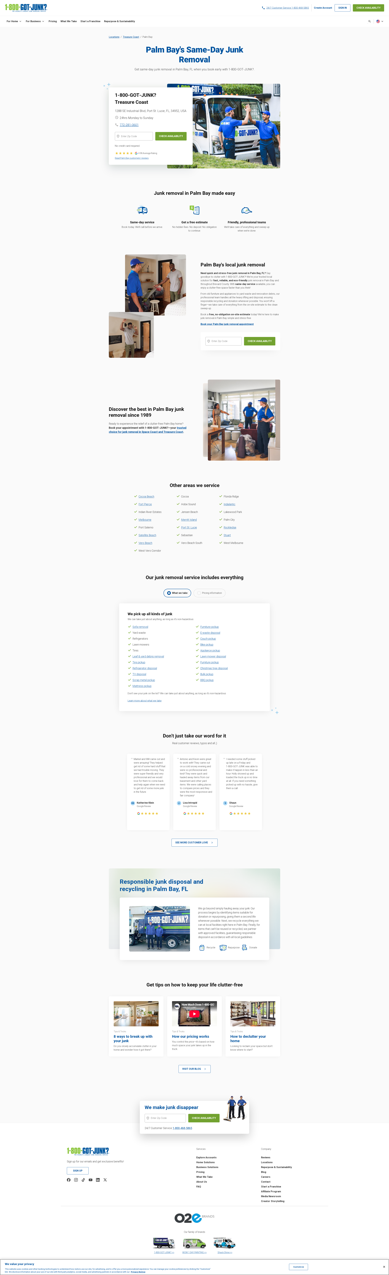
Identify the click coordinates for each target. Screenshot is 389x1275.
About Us (201, 1181)
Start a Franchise (271, 1186)
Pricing (200, 1172)
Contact (265, 1181)
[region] (194, 1267)
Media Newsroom (271, 1196)
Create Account (323, 7)
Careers (265, 1176)
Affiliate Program (271, 1191)
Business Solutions (207, 1167)
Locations (114, 37)
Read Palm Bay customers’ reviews (132, 158)
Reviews (265, 1157)
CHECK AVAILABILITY (368, 7)
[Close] (384, 1266)
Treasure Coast (131, 37)
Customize (298, 1267)
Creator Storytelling (272, 1201)
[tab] (177, 593)
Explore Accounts (206, 1157)
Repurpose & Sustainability (276, 1167)
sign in (342, 7)
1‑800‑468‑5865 (182, 1128)
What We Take (204, 1176)
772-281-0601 (129, 125)
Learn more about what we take (145, 700)
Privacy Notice (138, 1272)
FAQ (198, 1186)
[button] (14, 21)
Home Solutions (205, 1162)
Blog (263, 1172)
